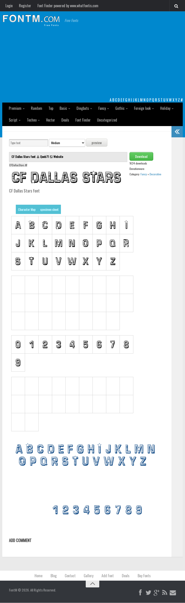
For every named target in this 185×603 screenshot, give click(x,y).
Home (38, 575)
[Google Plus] (156, 593)
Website (58, 156)
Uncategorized (107, 120)
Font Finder (83, 120)
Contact (70, 575)
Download (141, 156)
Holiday (165, 108)
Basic (63, 108)
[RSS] (165, 593)
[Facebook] (140, 593)
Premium (15, 108)
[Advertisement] (92, 63)
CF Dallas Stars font (24, 156)
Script (13, 120)
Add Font (108, 575)
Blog (54, 575)
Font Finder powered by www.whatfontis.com (67, 5)
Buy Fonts (144, 575)
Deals (65, 120)
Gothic (120, 108)
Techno (32, 120)
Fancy (102, 108)
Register (25, 5)
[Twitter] (148, 593)
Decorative (155, 174)
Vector (50, 120)
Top (51, 108)
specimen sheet (49, 209)
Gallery (88, 575)
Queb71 (44, 156)
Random (36, 108)
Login (9, 5)
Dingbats (82, 108)
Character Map (27, 209)
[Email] (173, 593)
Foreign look (142, 108)
